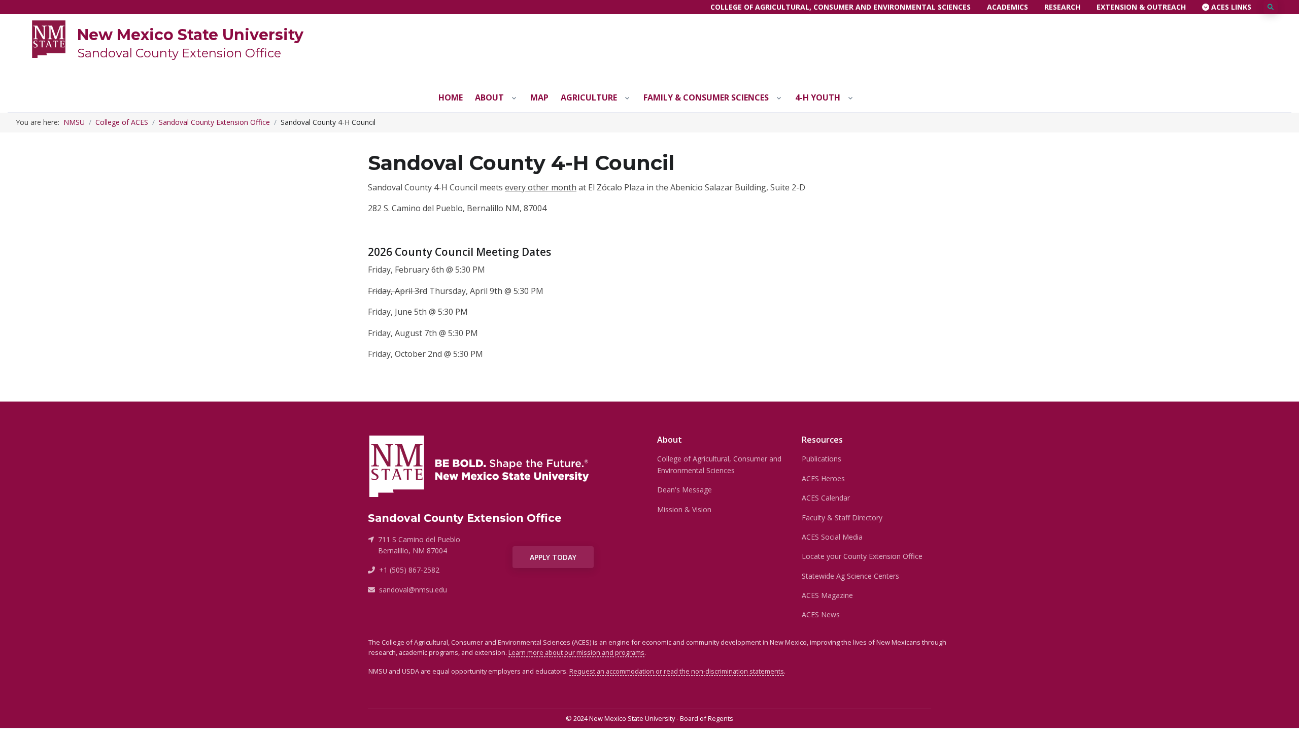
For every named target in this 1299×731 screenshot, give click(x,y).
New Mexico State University (190, 34)
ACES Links (1230, 7)
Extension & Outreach (1141, 7)
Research (1062, 7)
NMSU (74, 122)
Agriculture (589, 97)
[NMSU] (49, 38)
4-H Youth (817, 97)
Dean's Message (684, 489)
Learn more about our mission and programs (576, 652)
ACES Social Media (832, 537)
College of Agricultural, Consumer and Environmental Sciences (840, 7)
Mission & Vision (684, 509)
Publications (821, 458)
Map (539, 97)
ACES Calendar (826, 498)
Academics (1007, 7)
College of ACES (121, 122)
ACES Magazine (827, 595)
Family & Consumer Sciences (706, 97)
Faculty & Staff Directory (842, 517)
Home (450, 97)
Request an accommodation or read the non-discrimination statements (676, 671)
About (489, 97)
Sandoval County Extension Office (179, 53)
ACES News (821, 614)
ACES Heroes (823, 478)
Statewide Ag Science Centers (850, 576)
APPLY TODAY (553, 557)
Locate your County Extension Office (862, 556)
